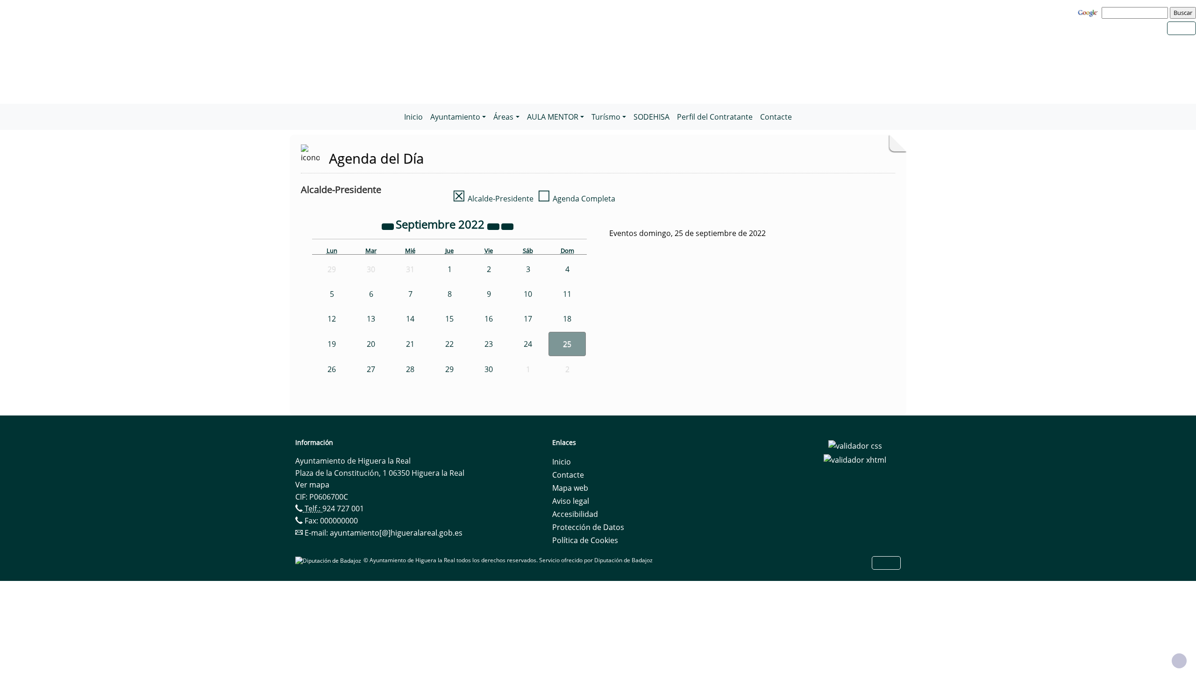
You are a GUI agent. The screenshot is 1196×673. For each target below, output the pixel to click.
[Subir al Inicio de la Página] (1179, 660)
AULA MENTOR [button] (552, 117)
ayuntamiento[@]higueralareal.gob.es (396, 533)
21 (410, 344)
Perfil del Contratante (715, 117)
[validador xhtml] (855, 459)
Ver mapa (312, 485)
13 (371, 319)
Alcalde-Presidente (493, 198)
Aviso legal (570, 501)
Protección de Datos (588, 527)
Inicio (413, 117)
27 (371, 369)
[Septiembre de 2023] (494, 226)
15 (449, 319)
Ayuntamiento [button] (455, 117)
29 (449, 369)
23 (488, 344)
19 (331, 344)
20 (371, 344)
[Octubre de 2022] (507, 226)
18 (567, 319)
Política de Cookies (585, 540)
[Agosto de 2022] (389, 226)
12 (331, 319)
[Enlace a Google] (1089, 12)
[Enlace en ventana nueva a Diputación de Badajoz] (329, 560)
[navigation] (1136, 13)
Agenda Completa (576, 198)
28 (410, 369)
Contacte (776, 117)
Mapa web (570, 488)
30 (488, 369)
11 (567, 294)
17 (528, 319)
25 (567, 344)
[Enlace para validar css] (855, 445)
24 (528, 344)
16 (488, 319)
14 (410, 319)
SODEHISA (651, 117)
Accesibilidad (575, 514)
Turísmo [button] (605, 117)
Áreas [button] (503, 117)
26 (331, 369)
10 (528, 294)
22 (449, 344)
